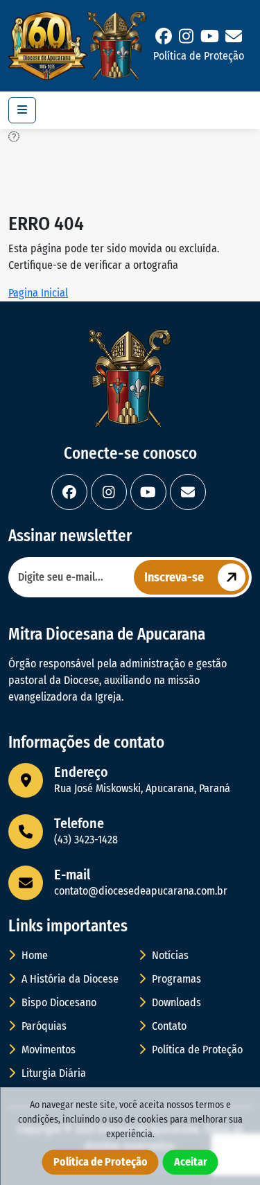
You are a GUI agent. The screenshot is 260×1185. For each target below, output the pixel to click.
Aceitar (190, 1161)
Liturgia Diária (52, 1073)
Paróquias (43, 1026)
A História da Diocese (69, 978)
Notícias (169, 955)
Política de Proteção (198, 55)
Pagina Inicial (38, 292)
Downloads (175, 1002)
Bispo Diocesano (57, 1002)
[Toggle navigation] (22, 110)
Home (33, 955)
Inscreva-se (174, 577)
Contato (168, 1026)
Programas (175, 978)
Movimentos (47, 1049)
